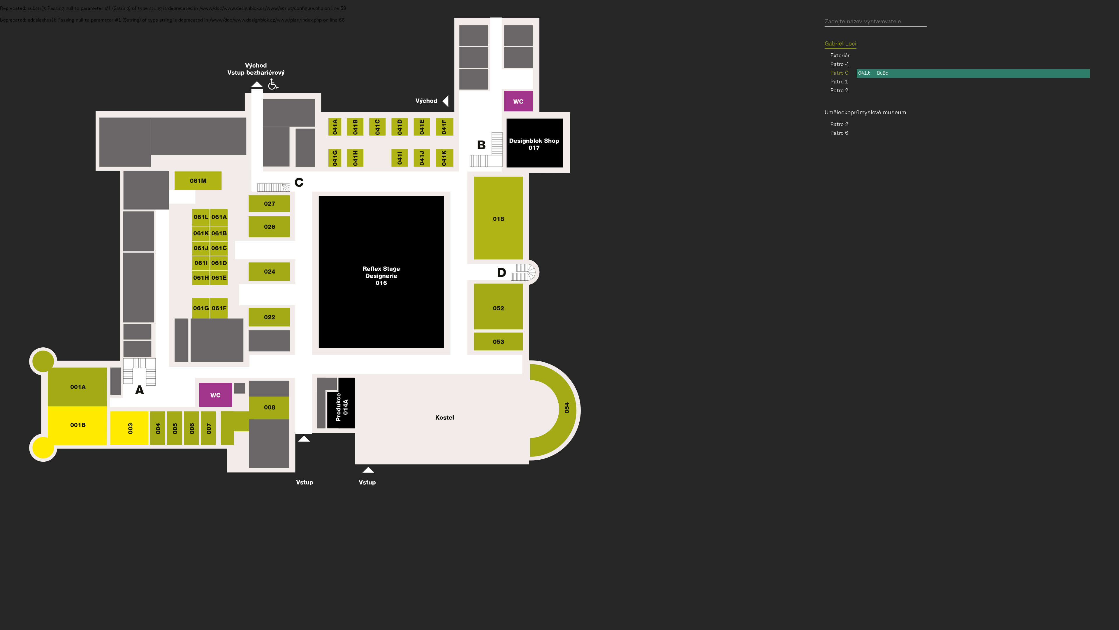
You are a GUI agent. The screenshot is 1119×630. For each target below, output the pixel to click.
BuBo (882, 73)
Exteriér (840, 56)
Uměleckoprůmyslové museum (865, 113)
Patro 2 (839, 91)
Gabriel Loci (840, 44)
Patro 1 (839, 82)
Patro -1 (840, 64)
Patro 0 (840, 73)
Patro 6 (839, 133)
